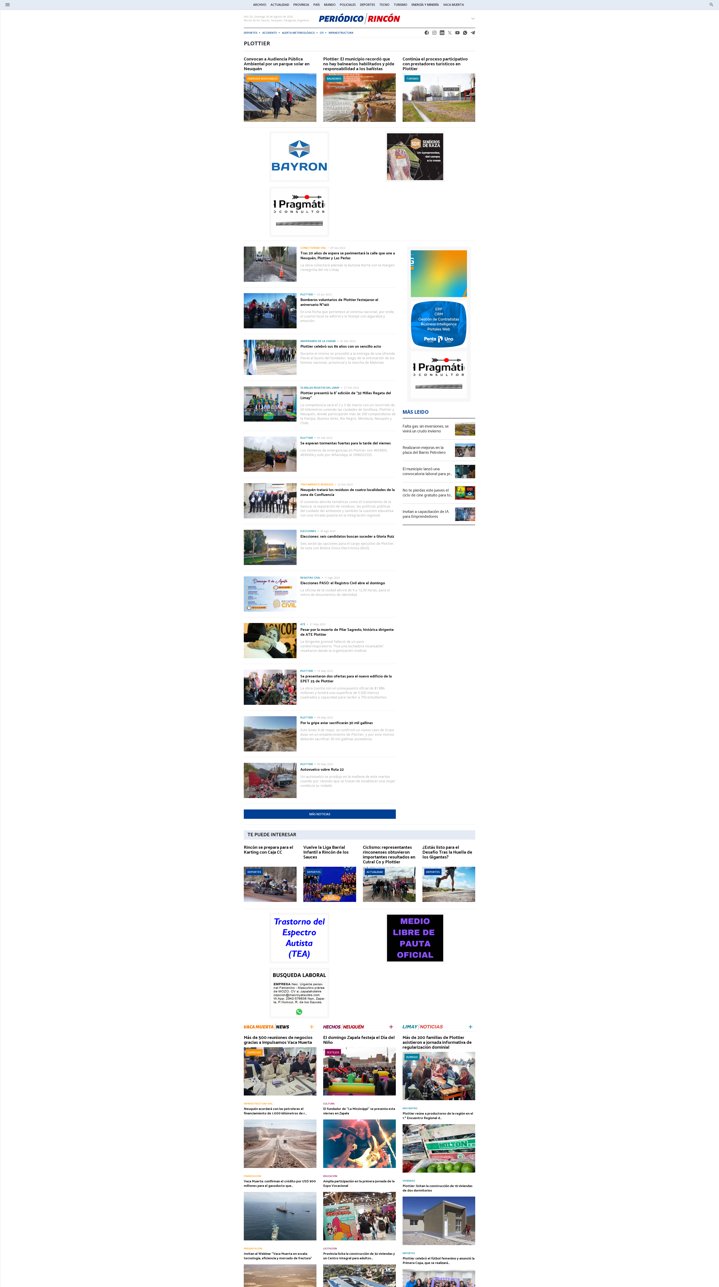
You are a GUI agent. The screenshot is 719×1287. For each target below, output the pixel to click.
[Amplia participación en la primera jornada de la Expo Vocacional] (359, 1193)
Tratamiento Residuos (316, 484)
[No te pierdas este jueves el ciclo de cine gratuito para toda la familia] (465, 487)
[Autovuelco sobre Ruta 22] (270, 764)
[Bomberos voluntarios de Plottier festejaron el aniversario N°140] (270, 294)
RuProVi (412, 1057)
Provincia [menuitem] (301, 5)
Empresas (254, 1052)
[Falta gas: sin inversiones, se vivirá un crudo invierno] (465, 423)
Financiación (252, 1176)
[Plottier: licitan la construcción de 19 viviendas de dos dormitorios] (439, 1197)
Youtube (457, 33)
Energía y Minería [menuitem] (425, 5)
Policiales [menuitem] (348, 5)
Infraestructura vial (258, 1103)
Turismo (412, 78)
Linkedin (442, 33)
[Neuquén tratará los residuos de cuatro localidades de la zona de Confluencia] (270, 484)
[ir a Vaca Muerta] (266, 1026)
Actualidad (375, 872)
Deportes (250, 32)
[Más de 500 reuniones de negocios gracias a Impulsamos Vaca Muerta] (280, 1048)
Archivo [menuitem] (259, 5)
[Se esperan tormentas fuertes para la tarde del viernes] (270, 437)
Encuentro (410, 1108)
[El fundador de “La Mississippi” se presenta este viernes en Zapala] (359, 1120)
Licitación (330, 1248)
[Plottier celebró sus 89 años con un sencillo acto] (270, 341)
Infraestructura (341, 32)
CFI (322, 32)
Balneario (334, 78)
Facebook (426, 33)
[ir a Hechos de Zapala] (343, 1026)
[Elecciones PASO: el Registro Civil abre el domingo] (270, 577)
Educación (330, 1176)
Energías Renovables (262, 78)
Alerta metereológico (298, 32)
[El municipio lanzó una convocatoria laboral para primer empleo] (465, 466)
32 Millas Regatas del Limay (319, 387)
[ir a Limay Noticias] (423, 1026)
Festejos (333, 1052)
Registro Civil (310, 577)
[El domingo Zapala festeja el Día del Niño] (359, 1048)
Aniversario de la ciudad (318, 341)
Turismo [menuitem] (400, 5)
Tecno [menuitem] (384, 5)
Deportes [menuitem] (367, 5)
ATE (302, 624)
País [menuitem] (316, 5)
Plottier (306, 294)
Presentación (253, 1248)
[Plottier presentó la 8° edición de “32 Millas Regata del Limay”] (270, 387)
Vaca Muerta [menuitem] (453, 5)
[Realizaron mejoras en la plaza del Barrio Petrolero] (465, 444)
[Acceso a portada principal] (33, 4)
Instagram (434, 33)
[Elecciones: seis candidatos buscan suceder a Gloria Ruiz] (270, 531)
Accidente (269, 32)
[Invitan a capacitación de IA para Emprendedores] (465, 508)
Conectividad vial (313, 248)
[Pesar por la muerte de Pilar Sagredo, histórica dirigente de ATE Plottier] (270, 624)
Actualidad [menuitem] (280, 5)
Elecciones (308, 531)
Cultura (329, 1103)
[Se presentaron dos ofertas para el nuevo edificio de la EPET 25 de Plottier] (270, 670)
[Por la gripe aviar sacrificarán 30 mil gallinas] (270, 717)
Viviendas (409, 1181)
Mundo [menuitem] (330, 5)
